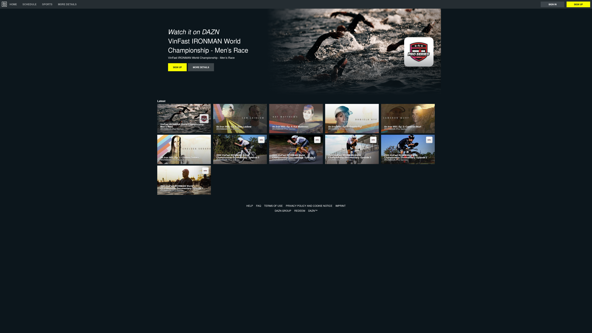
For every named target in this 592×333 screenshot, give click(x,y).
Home (13, 4)
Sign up (578, 4)
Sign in (553, 4)
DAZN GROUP (283, 210)
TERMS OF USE (273, 206)
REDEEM (299, 210)
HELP (249, 206)
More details (67, 4)
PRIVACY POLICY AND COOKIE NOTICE (309, 206)
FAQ (258, 206)
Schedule (30, 4)
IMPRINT (340, 206)
